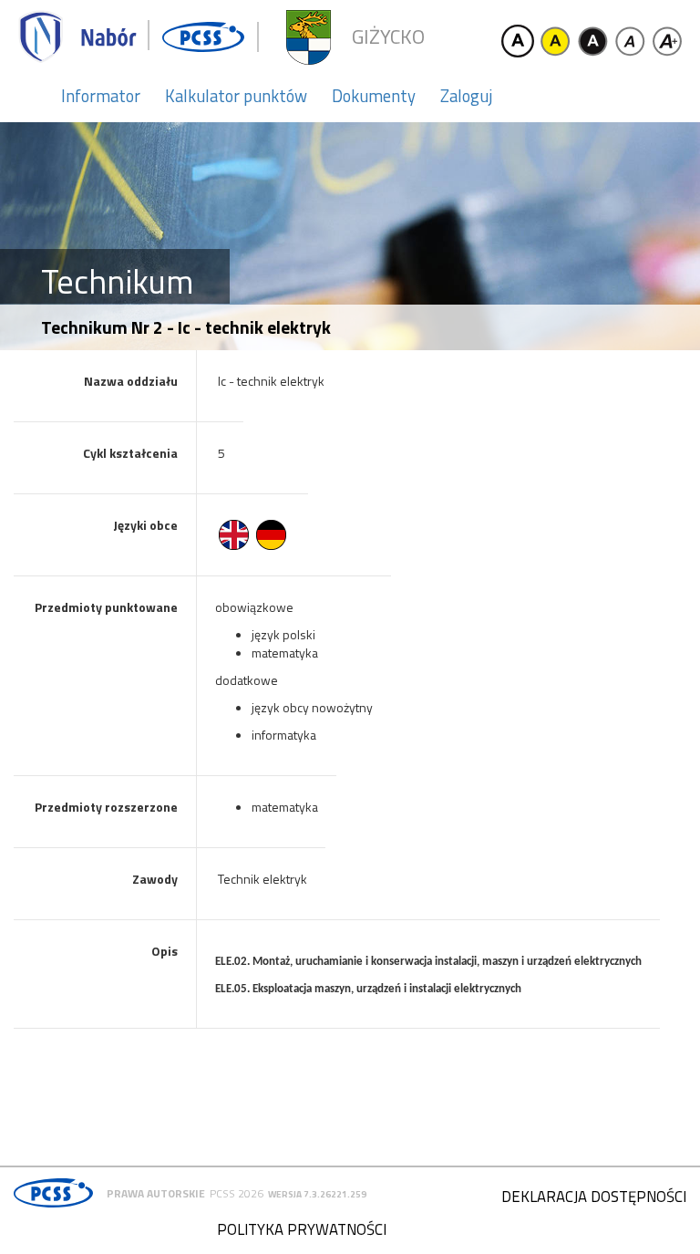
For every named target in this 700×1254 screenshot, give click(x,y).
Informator (100, 96)
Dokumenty (374, 96)
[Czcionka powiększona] (667, 41)
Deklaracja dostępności (593, 1196)
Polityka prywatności (301, 1229)
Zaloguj (466, 96)
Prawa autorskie (156, 1193)
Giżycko (388, 37)
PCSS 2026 (236, 1193)
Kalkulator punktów (236, 96)
